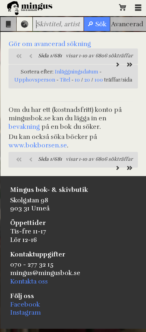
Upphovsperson (34, 80)
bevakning (24, 127)
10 (77, 80)
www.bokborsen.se (38, 145)
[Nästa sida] (116, 65)
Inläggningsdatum (76, 72)
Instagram (25, 313)
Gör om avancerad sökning (50, 44)
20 (87, 80)
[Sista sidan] (128, 65)
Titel (65, 80)
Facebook (25, 304)
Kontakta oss (29, 281)
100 (98, 80)
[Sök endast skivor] (24, 24)
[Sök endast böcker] (8, 24)
